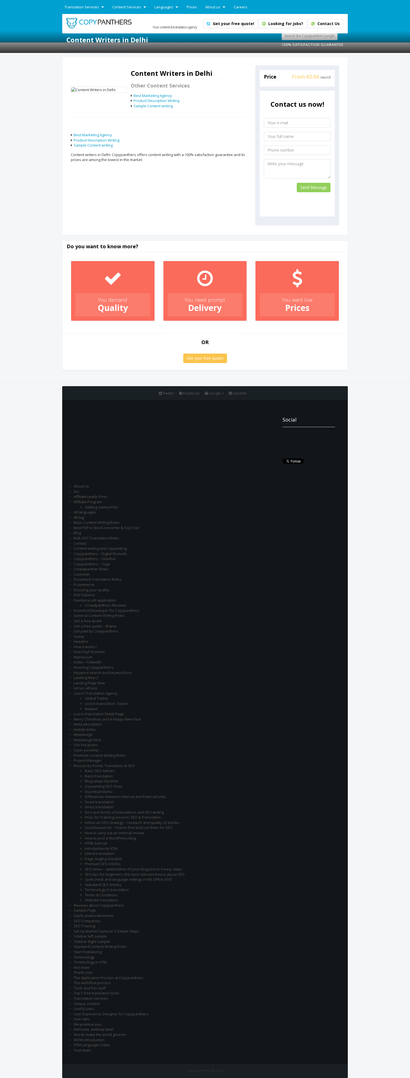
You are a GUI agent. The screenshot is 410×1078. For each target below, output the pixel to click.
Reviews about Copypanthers (99, 905)
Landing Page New (89, 682)
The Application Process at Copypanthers (108, 977)
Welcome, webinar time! (94, 1029)
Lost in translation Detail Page (99, 713)
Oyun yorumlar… (88, 750)
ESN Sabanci (84, 594)
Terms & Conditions (101, 894)
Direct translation (99, 801)
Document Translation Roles (97, 579)
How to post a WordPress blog (110, 838)
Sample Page (85, 910)
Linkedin (239, 393)
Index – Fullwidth (88, 662)
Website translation (101, 899)
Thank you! (83, 972)
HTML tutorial (96, 843)
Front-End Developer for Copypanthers (106, 610)
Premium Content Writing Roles (100, 755)
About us (212, 6)
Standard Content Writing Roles (100, 946)
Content (85, 48)
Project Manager (88, 760)
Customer (82, 574)
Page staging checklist (103, 858)
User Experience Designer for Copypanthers (111, 1013)
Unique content (87, 1003)
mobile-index (85, 729)
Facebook (191, 393)
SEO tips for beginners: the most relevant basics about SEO (135, 874)
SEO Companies (87, 920)
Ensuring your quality (91, 589)
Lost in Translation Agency (96, 693)
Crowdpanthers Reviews (105, 605)
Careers (240, 6)
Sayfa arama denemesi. (94, 915)
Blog (77, 532)
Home (71, 48)
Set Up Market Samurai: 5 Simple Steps (106, 931)
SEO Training (84, 925)
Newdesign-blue (87, 739)
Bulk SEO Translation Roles (96, 538)
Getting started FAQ (101, 507)
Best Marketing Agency (153, 95)
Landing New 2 (86, 677)
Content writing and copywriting (100, 548)
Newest (91, 708)
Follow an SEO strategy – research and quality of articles (132, 822)
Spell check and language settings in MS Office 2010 (128, 879)
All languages (85, 512)
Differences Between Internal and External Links (125, 796)
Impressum (83, 657)
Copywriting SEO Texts (103, 786)
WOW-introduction (89, 1039)
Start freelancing (88, 951)
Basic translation (99, 775)
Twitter (168, 393)
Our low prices (86, 744)
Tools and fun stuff (90, 988)
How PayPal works (89, 651)
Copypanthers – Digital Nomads (100, 553)
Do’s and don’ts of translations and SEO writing (124, 812)
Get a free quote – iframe (95, 626)
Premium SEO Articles (103, 863)
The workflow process (92, 982)
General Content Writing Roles (99, 615)
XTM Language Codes (92, 1044)
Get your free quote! (205, 358)
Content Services (126, 6)
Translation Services (81, 6)
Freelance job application (95, 600)
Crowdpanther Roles (91, 568)
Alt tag (79, 517)
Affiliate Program (88, 501)
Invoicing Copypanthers (94, 667)
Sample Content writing (153, 105)
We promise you (87, 1024)
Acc (76, 491)
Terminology (84, 957)
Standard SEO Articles (103, 884)
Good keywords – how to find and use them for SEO (128, 827)
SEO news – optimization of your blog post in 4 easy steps (133, 869)
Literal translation (99, 853)
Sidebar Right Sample (92, 941)
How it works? (85, 646)
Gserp (79, 636)
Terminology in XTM (90, 962)
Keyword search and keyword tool (103, 672)
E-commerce (84, 584)
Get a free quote (88, 620)
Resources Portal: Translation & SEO (104, 765)
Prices (192, 6)
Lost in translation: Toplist (106, 703)
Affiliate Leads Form (90, 496)
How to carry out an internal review (114, 832)
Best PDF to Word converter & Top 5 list (106, 527)
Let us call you (85, 687)
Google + (216, 393)
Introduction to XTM (101, 848)
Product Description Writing (156, 100)
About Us (81, 486)
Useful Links (84, 1008)
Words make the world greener (100, 1034)
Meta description (88, 724)
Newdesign (83, 734)
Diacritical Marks (98, 791)
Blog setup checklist (101, 780)
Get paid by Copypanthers (96, 631)
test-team (82, 967)
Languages (164, 6)
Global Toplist (96, 698)
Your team (82, 1050)
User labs (82, 1018)
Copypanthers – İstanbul (94, 558)
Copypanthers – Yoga (92, 563)
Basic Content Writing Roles (97, 522)
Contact (80, 543)
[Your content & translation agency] (99, 22)
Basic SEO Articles (100, 770)
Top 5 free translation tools (96, 993)
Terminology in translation (107, 889)
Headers (81, 641)
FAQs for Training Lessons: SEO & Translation (123, 817)
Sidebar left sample (90, 936)
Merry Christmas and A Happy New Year (107, 719)
